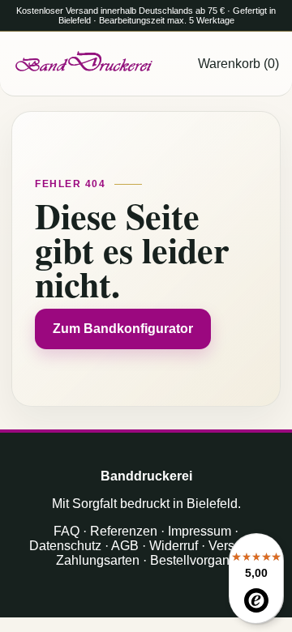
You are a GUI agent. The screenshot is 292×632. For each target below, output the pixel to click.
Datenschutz (65, 546)
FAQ (66, 531)
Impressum (199, 531)
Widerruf (173, 546)
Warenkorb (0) (238, 63)
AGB (125, 546)
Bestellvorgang (193, 560)
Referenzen (123, 531)
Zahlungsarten (98, 560)
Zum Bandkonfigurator (123, 328)
